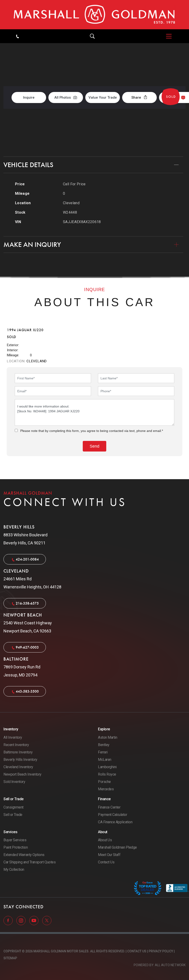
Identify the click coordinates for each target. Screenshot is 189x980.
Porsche (104, 781)
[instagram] (21, 920)
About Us (105, 840)
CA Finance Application (115, 822)
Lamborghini (107, 767)
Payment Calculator (112, 814)
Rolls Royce (107, 774)
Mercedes (106, 789)
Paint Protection (15, 847)
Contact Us (106, 862)
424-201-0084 (27, 559)
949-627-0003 (27, 647)
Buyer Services (14, 840)
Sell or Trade (12, 814)
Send (174, 97)
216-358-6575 (27, 603)
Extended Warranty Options (23, 855)
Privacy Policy (161, 951)
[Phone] (17, 36)
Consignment (13, 807)
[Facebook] (8, 920)
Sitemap (10, 958)
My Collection (13, 869)
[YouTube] (34, 920)
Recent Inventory (16, 745)
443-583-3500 (27, 691)
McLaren (104, 759)
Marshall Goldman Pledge (117, 847)
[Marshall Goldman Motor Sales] (94, 15)
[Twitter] (46, 920)
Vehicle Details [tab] (28, 165)
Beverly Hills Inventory (20, 759)
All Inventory (12, 737)
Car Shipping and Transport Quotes (29, 862)
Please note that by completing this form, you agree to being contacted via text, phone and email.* (91, 431)
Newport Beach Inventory (22, 774)
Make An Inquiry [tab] (32, 244)
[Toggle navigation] (166, 36)
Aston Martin (107, 737)
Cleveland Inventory (18, 767)
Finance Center (109, 807)
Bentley (103, 745)
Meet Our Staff (109, 855)
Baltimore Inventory (18, 752)
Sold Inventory (14, 781)
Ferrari (103, 752)
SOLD (173, 67)
